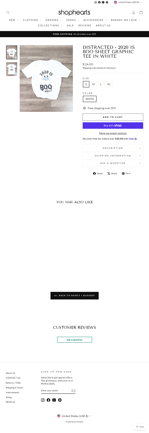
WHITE (89, 99)
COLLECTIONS (49, 25)
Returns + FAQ (13, 382)
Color (88, 93)
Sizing (9, 397)
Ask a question (113, 163)
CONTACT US (13, 377)
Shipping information (113, 155)
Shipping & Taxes (14, 387)
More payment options (113, 133)
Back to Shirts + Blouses (76, 295)
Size (86, 78)
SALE (70, 25)
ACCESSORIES (93, 20)
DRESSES (53, 20)
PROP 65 (10, 402)
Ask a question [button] (74, 339)
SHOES (71, 20)
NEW (13, 20)
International (12, 392)
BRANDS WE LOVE (124, 20)
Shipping (87, 67)
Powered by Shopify (74, 421)
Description (113, 148)
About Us (10, 373)
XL (109, 84)
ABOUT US (103, 25)
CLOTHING (31, 20)
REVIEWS (84, 25)
